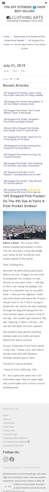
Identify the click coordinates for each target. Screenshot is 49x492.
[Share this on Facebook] (14, 79)
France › (15, 71)
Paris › (23, 71)
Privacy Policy (9, 430)
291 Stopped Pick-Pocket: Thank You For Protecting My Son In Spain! (22, 138)
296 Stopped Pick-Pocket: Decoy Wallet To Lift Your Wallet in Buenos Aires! (23, 103)
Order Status (8, 427)
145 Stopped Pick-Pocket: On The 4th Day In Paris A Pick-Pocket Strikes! (24, 201)
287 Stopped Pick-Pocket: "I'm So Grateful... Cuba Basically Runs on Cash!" (22, 173)
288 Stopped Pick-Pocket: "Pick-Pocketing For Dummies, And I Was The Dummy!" (23, 164)
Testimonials (9, 423)
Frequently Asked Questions (15, 438)
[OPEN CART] (46, 3)
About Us (7, 419)
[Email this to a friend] (17, 79)
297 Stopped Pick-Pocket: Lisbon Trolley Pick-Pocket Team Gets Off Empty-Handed (23, 94)
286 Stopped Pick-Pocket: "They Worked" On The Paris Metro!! (23, 182)
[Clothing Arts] (24, 19)
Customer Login (10, 434)
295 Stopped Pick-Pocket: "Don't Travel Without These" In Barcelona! (22, 111)
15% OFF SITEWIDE (18, 7)
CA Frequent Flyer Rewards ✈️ (16, 442)
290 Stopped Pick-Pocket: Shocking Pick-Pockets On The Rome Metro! (22, 147)
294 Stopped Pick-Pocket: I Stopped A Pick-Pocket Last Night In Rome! (21, 120)
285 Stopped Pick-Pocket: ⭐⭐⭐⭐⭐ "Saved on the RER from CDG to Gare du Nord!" (22, 192)
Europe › (7, 71)
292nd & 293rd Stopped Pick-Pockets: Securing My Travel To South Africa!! (21, 129)
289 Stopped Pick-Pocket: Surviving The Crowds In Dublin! (22, 155)
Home (5, 415)
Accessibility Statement (13, 445)
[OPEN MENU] (3, 3)
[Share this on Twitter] (11, 79)
